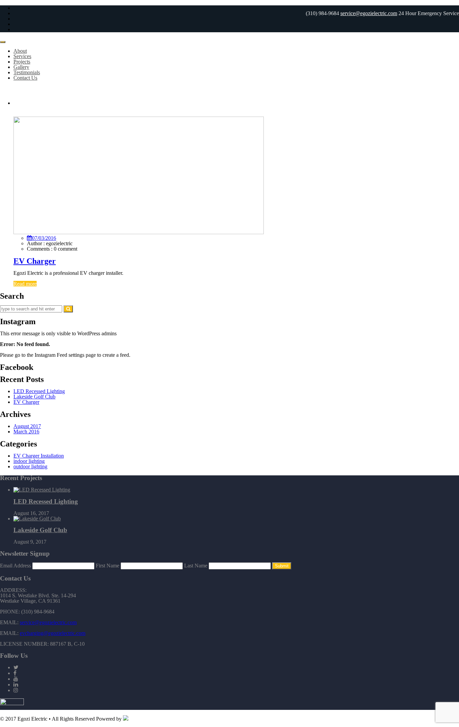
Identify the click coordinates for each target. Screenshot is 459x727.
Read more (25, 284)
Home (20, 103)
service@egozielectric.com (368, 13)
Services (22, 56)
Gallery (21, 67)
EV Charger (34, 261)
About (20, 51)
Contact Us (25, 78)
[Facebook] (14, 673)
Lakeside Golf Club (34, 396)
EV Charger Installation (38, 456)
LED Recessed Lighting (39, 391)
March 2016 (26, 431)
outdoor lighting (30, 466)
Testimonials (26, 72)
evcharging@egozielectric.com (52, 633)
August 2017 (27, 426)
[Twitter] (15, 667)
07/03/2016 (44, 238)
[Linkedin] (15, 684)
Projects (21, 62)
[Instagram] (15, 690)
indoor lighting (29, 461)
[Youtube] (15, 679)
